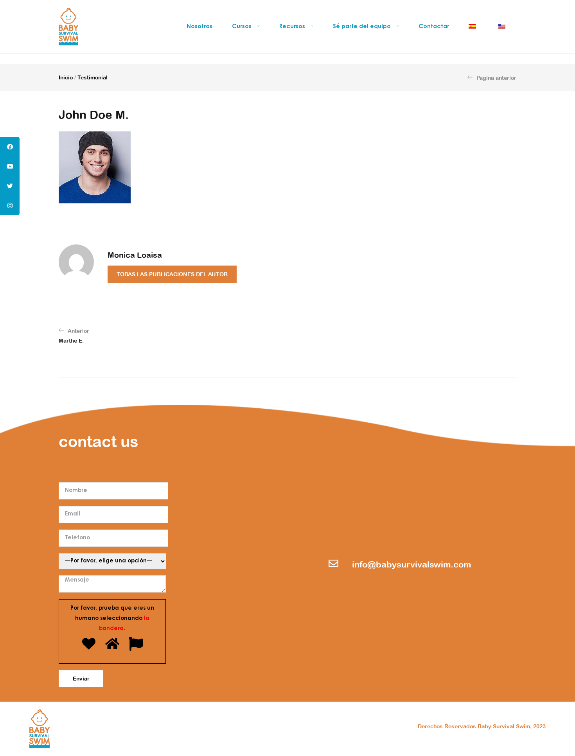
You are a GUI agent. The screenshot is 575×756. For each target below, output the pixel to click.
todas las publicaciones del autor (172, 274)
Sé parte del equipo (362, 27)
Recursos (293, 27)
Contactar (434, 27)
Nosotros (199, 27)
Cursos (242, 27)
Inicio (66, 77)
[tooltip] (10, 146)
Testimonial (92, 77)
